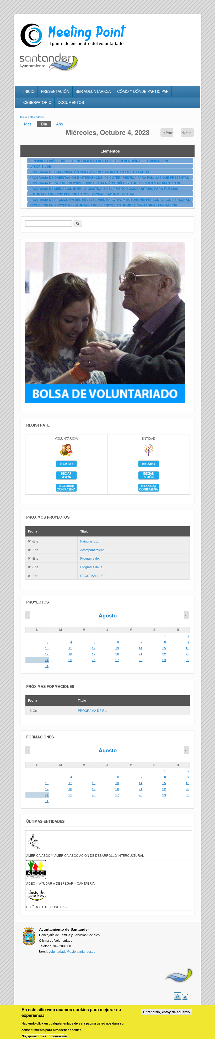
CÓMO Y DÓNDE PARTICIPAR (143, 91)
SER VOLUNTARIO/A (93, 91)
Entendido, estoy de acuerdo (166, 1012)
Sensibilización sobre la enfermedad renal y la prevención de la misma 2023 (98, 161)
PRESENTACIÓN (55, 91)
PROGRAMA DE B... (92, 710)
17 (47, 654)
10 (47, 648)
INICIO (29, 91)
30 (187, 659)
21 (140, 654)
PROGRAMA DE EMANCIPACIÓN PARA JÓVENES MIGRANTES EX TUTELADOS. (89, 172)
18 (70, 654)
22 (164, 654)
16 (187, 648)
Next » (186, 132)
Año (59, 123)
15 (164, 648)
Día (46, 123)
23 (187, 654)
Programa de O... (92, 567)
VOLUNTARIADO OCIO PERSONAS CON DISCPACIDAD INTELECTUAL (82, 194)
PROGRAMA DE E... (94, 575)
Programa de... (90, 558)
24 (47, 659)
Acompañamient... (93, 550)
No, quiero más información (44, 1036)
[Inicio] (74, 47)
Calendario (37, 117)
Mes (28, 123)
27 (117, 659)
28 (140, 659)
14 (140, 648)
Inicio (23, 117)
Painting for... (89, 541)
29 (164, 659)
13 (117, 648)
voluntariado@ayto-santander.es (72, 952)
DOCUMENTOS (71, 102)
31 (47, 665)
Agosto (108, 615)
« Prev (168, 132)
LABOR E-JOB (40, 166)
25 (70, 659)
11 (70, 648)
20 (117, 654)
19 (93, 654)
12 (93, 648)
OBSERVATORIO (37, 102)
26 (93, 659)
